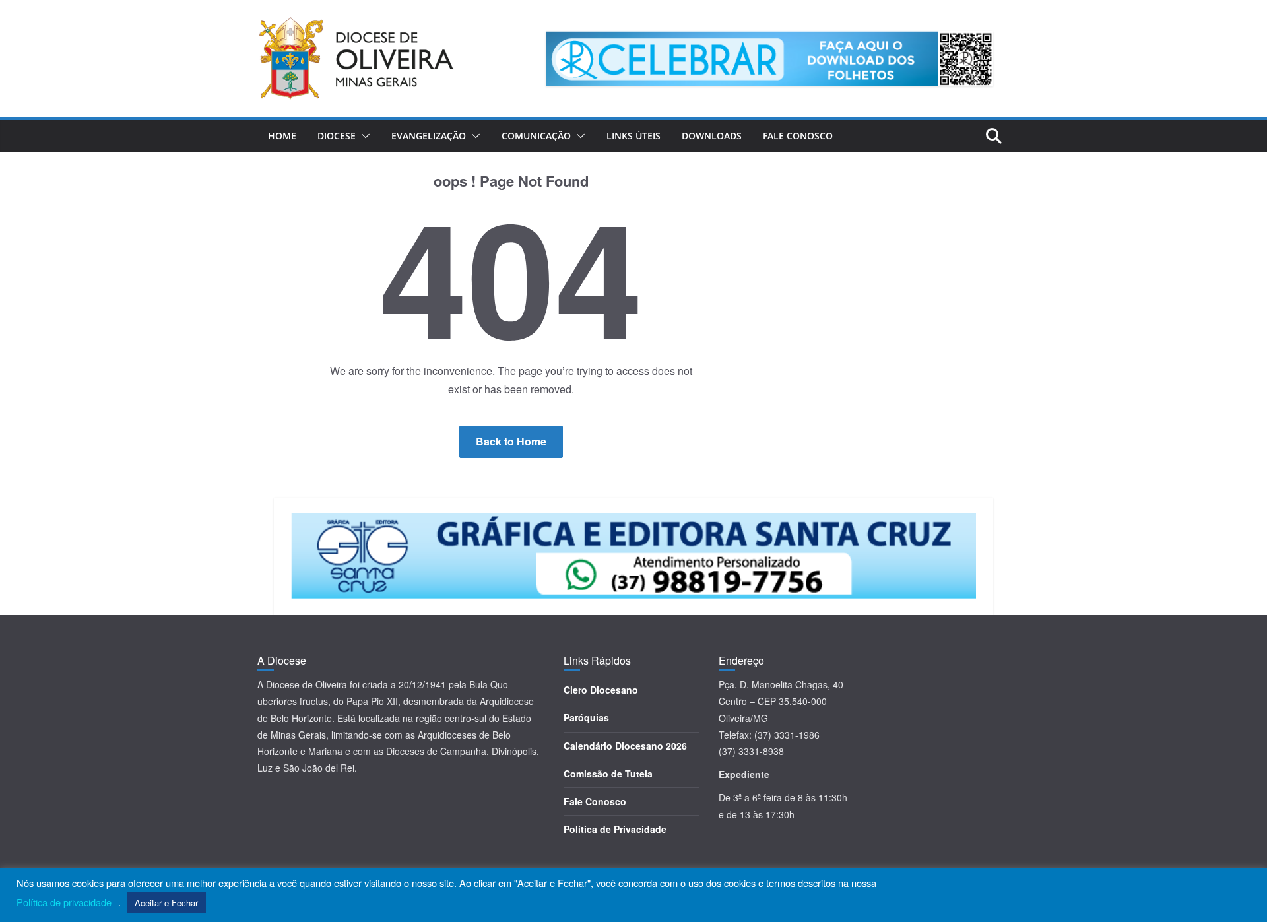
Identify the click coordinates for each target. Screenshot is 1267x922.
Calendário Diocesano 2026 (625, 745)
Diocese (336, 135)
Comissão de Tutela (608, 773)
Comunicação (536, 135)
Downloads (712, 135)
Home (282, 135)
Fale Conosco (798, 135)
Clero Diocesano (601, 689)
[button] (363, 136)
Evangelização (428, 135)
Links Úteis (633, 135)
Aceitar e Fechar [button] (166, 902)
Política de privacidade (64, 902)
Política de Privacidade (615, 829)
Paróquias (586, 717)
